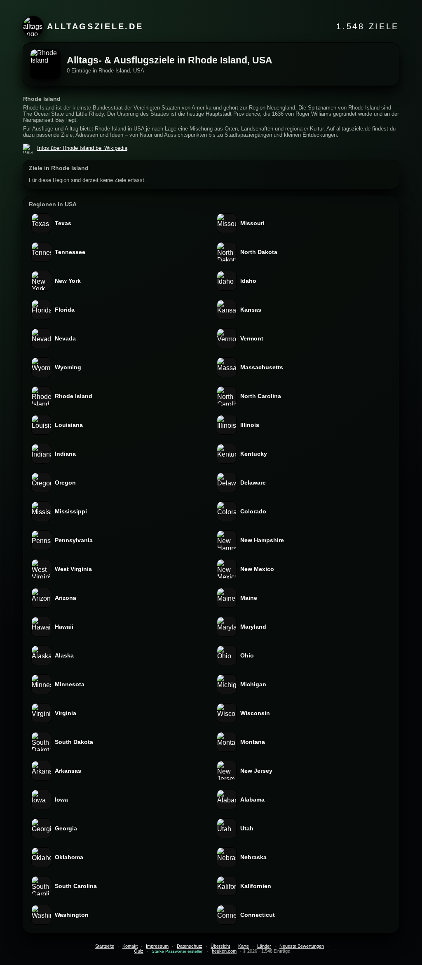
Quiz (138, 951)
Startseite (104, 946)
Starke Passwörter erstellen (178, 951)
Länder (264, 946)
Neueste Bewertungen (301, 946)
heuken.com (224, 951)
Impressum (157, 946)
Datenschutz (189, 946)
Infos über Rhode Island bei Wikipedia (82, 148)
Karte (243, 946)
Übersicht (220, 946)
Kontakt (130, 946)
